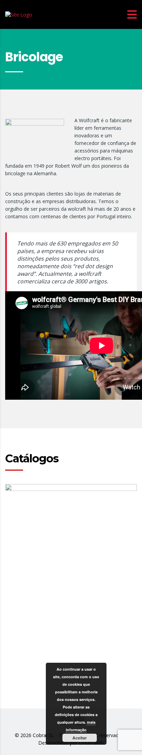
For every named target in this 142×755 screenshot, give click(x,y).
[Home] (18, 14)
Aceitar (79, 738)
